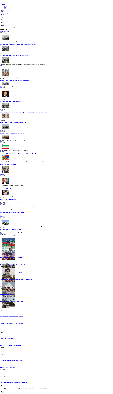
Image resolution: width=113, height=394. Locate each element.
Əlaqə (3, 17)
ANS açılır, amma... (3, 352)
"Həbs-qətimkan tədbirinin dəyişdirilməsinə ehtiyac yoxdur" (11, 360)
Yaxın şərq (5, 6)
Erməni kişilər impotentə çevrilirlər (11, 199)
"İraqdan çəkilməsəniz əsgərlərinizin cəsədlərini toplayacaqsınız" (12, 323)
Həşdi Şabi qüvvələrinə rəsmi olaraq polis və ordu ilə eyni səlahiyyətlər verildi (14, 308)
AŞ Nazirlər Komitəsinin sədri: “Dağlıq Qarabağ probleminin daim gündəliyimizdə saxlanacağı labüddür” (28, 112)
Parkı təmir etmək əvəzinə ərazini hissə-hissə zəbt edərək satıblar (11, 301)
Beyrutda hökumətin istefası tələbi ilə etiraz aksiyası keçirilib (11, 257)
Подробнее (2, 52)
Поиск (1, 19)
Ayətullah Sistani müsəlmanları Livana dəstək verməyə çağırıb (11, 272)
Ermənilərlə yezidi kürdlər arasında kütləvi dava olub (14, 133)
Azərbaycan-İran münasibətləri (6, 242)
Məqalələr (3, 10)
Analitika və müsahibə (7, 9)
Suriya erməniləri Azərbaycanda (6, 294)
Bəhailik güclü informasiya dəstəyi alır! (7, 286)
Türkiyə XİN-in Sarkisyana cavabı (11, 164)
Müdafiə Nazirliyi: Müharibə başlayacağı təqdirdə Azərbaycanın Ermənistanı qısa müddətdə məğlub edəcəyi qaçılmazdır (30, 153)
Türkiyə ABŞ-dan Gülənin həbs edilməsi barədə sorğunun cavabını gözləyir (14, 382)
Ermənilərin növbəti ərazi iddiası (10, 177)
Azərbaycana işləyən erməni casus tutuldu (16, 188)
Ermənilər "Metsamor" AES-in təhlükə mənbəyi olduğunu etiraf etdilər (17, 80)
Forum (3, 14)
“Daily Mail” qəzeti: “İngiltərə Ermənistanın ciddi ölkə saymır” (16, 122)
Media (3, 12)
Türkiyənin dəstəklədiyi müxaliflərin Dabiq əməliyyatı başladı (11, 316)
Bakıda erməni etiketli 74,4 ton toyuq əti (16, 229)
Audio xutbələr (6, 13)
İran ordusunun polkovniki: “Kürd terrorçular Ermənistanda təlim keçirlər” (18, 144)
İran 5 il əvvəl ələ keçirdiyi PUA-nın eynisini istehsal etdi (10, 345)
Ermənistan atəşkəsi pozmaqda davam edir (16, 101)
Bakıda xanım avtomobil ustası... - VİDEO (8, 367)
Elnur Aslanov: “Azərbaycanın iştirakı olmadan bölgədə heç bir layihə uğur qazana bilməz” (25, 89)
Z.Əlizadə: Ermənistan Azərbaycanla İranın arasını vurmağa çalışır (21, 34)
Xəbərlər (3, 4)
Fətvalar (3, 15)
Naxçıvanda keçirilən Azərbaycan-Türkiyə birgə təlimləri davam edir (12, 264)
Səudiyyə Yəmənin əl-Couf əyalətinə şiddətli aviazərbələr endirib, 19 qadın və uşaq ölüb (16, 279)
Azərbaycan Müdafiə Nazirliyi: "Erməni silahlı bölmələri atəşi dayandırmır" (22, 44)
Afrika (5, 8)
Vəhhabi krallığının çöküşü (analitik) (7, 338)
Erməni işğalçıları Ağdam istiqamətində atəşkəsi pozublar (19, 55)
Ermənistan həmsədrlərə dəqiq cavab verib (16, 212)
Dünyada (5, 5)
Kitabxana (3, 11)
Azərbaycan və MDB (4, 44)
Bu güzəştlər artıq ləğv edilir (5, 330)
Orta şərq (5, 7)
